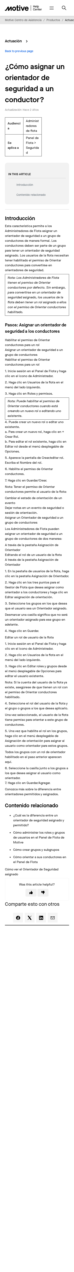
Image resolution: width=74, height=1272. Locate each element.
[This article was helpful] (31, 893)
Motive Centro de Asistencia (23, 20)
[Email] (53, 918)
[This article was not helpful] (43, 893)
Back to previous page (19, 51)
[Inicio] (23, 8)
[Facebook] (18, 918)
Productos (53, 20)
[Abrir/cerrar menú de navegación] (51, 8)
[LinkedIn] (41, 918)
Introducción (24, 185)
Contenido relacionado (31, 195)
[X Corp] (30, 918)
